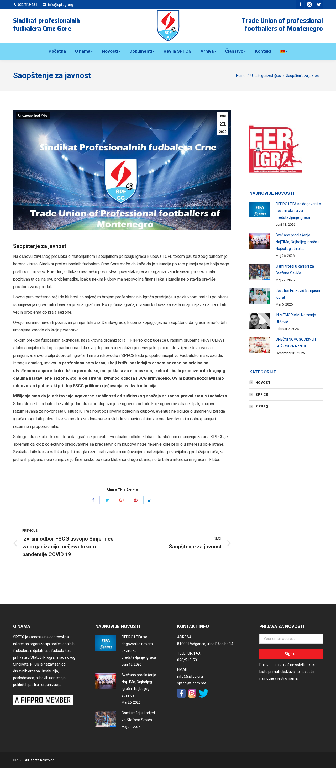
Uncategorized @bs (265, 76)
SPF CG (262, 395)
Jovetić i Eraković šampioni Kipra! (298, 293)
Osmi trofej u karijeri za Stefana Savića (295, 269)
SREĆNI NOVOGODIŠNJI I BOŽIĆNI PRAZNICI (296, 342)
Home (240, 76)
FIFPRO (261, 407)
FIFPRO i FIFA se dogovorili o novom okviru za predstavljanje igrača (298, 211)
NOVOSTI (263, 382)
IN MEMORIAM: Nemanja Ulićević (296, 318)
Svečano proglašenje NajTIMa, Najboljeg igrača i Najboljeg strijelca (297, 242)
